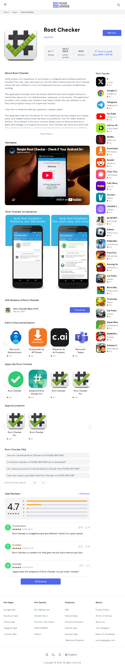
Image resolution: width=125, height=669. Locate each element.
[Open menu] (5, 4)
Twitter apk (9, 622)
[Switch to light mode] (53, 654)
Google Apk (9, 609)
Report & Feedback (105, 634)
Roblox (37, 634)
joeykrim (48, 37)
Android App (71, 615)
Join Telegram (102, 628)
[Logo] (61, 5)
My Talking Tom (42, 609)
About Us (100, 622)
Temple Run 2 (41, 615)
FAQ (67, 609)
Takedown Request (74, 640)
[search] (118, 5)
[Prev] (10, 253)
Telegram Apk (10, 628)
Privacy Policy (102, 609)
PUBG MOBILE (41, 628)
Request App (71, 634)
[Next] (84, 253)
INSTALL (112, 32)
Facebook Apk (11, 615)
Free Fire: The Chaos (44, 622)
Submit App (71, 628)
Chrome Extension (74, 622)
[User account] (59, 654)
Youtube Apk (10, 634)
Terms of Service (104, 615)
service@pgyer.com (105, 640)
